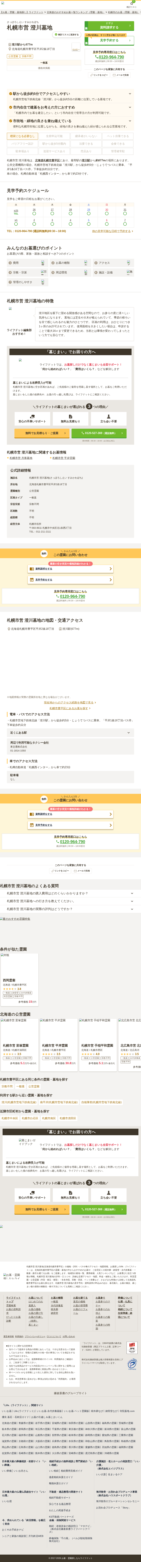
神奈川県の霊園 (93, 1429)
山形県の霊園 (92, 1423)
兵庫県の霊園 (59, 1441)
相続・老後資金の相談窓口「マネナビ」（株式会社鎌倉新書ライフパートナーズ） (70, 1529)
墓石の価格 (79, 1301)
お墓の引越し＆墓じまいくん (47, 1417)
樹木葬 (54, 1309)
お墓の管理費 (80, 1305)
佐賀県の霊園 (9, 1453)
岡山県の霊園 (9, 1447)
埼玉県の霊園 (42, 1429)
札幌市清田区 (68, 1118)
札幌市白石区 (30, 1118)
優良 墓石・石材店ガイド (15, 1417)
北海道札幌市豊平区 (47, 160)
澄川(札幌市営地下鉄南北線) (19, 1102)
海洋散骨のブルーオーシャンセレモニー (117, 1501)
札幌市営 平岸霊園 (63, 458)
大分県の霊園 (59, 1453)
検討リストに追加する (68, 34)
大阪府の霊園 (42, 1441)
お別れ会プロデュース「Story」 (113, 1507)
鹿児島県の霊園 (93, 1453)
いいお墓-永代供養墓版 (49, 1411)
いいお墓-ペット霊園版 (76, 1411)
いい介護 (101, 1474)
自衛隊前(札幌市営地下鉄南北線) (101, 1102)
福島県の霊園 (109, 1423)
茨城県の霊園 (126, 1423)
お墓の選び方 (36, 1313)
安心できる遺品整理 (60, 1504)
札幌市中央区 (10, 1118)
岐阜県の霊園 (76, 1435)
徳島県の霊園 (59, 1447)
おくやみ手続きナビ (13, 1529)
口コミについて (54, 1336)
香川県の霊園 (76, 1447)
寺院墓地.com (127, 1411)
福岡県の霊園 (126, 1447)
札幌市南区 (49, 1118)
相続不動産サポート (60, 1497)
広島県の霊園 (26, 1447)
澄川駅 (86, 160)
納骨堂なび (111, 1411)
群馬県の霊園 (26, 1429)
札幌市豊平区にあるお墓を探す (69, 708)
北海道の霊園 (9, 1423)
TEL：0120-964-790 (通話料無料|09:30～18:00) (36, 231)
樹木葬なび (97, 1411)
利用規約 (19, 1336)
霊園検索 (11, 1305)
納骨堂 (54, 1313)
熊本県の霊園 (42, 1453)
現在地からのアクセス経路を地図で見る (69, 702)
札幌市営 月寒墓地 (21, 458)
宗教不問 (7, 1086)
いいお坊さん (21, 1470)
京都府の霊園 (26, 1441)
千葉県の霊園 (59, 1429)
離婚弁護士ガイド (58, 1483)
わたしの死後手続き (60, 1510)
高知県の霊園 (109, 1447)
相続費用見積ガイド (72, 1470)
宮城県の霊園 (59, 1423)
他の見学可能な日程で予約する (111, 231)
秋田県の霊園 (76, 1423)
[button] (109, 25)
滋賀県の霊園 (9, 1441)
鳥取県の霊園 (111, 1441)
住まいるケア (115, 1474)
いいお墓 (7, 1411)
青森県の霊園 (26, 1423)
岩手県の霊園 (42, 1423)
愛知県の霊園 (109, 1435)
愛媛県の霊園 (92, 1447)
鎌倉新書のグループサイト (70, 1393)
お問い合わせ (69, 1336)
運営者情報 (8, 1336)
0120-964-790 (111, 57)
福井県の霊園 (26, 1435)
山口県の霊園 (42, 1447)
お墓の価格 (35, 1309)
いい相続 (54, 1470)
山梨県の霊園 (42, 1435)
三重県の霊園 (126, 1435)
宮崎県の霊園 (76, 1453)
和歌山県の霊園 (93, 1441)
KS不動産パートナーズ (61, 1516)
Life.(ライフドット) (24, 1411)
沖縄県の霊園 (111, 1453)
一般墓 (20, 1086)
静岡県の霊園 (92, 1435)
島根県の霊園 (128, 1441)
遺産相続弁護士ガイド (61, 1477)
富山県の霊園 (128, 1429)
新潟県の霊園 (111, 1429)
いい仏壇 (7, 1501)
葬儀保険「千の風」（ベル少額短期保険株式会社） (70, 1540)
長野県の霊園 (59, 1435)
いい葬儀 (7, 1470)
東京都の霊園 (76, 1429)
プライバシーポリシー (35, 1336)
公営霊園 (33, 1086)
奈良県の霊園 (76, 1441)
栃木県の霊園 (9, 1429)
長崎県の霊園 (26, 1453)
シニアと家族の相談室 (14, 1536)
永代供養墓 (57, 1305)
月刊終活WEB (35, 1536)
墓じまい (33, 1324)
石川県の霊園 (9, 1435)
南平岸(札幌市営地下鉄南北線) (59, 1102)
